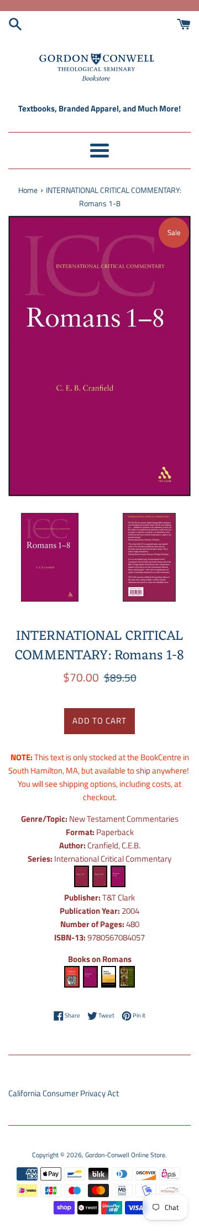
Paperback (115, 832)
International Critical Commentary (112, 858)
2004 (130, 910)
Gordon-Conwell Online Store (125, 1154)
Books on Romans (100, 959)
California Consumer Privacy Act (63, 1093)
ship (143, 770)
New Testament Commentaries (124, 818)
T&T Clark (118, 897)
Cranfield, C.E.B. (113, 845)
